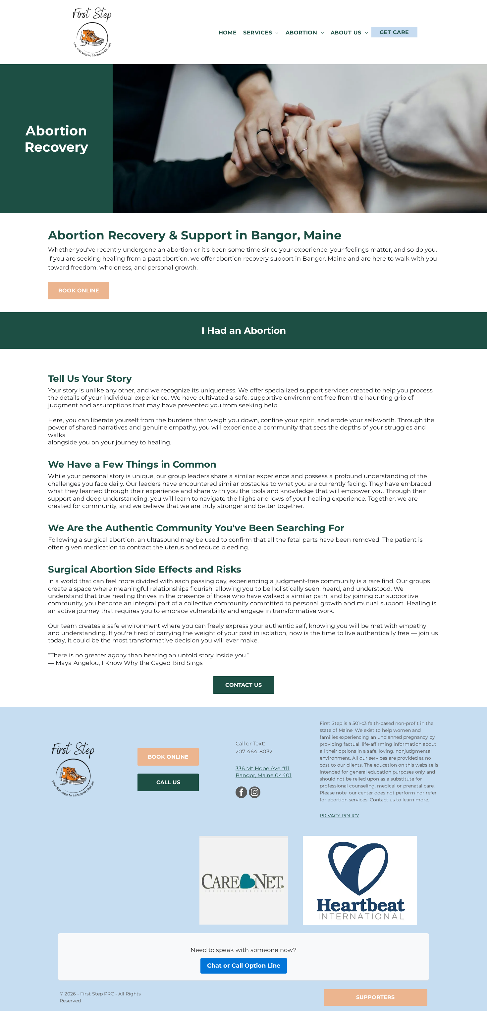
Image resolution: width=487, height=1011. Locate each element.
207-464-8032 (254, 751)
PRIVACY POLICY (339, 816)
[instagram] (254, 793)
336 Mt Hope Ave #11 (263, 768)
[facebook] (241, 793)
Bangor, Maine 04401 (264, 775)
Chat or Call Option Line (243, 965)
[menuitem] (227, 32)
